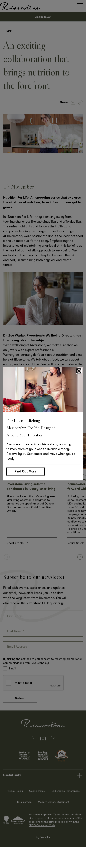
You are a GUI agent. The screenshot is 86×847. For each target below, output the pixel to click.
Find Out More (25, 471)
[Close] (78, 370)
